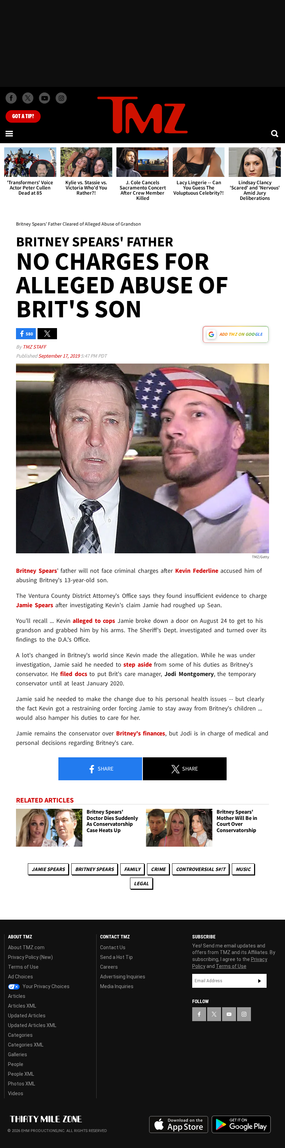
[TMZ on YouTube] (229, 1014)
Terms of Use (23, 967)
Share (105, 768)
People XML (21, 1074)
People (15, 1064)
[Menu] (9, 133)
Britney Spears (94, 869)
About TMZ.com (26, 947)
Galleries (17, 1054)
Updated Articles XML (32, 1025)
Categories (20, 1035)
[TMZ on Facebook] (11, 98)
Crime (158, 869)
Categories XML (25, 1045)
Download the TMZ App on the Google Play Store (241, 1124)
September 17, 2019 (59, 355)
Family (132, 869)
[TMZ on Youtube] (44, 98)
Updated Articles (27, 1015)
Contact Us (112, 947)
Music (243, 869)
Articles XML (22, 1006)
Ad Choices (20, 976)
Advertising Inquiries (122, 976)
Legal (141, 883)
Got (23, 116)
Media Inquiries (116, 986)
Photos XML (21, 1083)
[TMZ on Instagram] (61, 98)
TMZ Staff (34, 346)
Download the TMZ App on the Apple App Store (178, 1124)
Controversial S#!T (200, 869)
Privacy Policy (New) (30, 957)
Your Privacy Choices (46, 986)
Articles (16, 996)
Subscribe (260, 981)
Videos (15, 1093)
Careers (109, 967)
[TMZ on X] (27, 98)
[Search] (275, 133)
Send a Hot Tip (116, 957)
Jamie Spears (48, 869)
